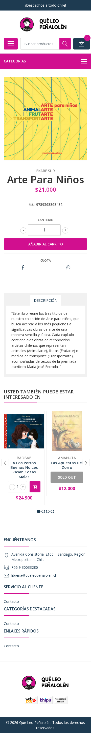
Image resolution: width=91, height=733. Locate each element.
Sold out (67, 477)
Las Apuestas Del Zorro (67, 465)
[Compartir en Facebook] (23, 267)
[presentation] (5, 462)
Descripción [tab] (45, 300)
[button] (38, 511)
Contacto (11, 601)
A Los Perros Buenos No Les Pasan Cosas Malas (24, 469)
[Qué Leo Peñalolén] (43, 24)
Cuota (45, 260)
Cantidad (45, 220)
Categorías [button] (15, 61)
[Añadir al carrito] (35, 486)
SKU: (32, 205)
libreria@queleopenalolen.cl (33, 575)
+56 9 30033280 (24, 567)
